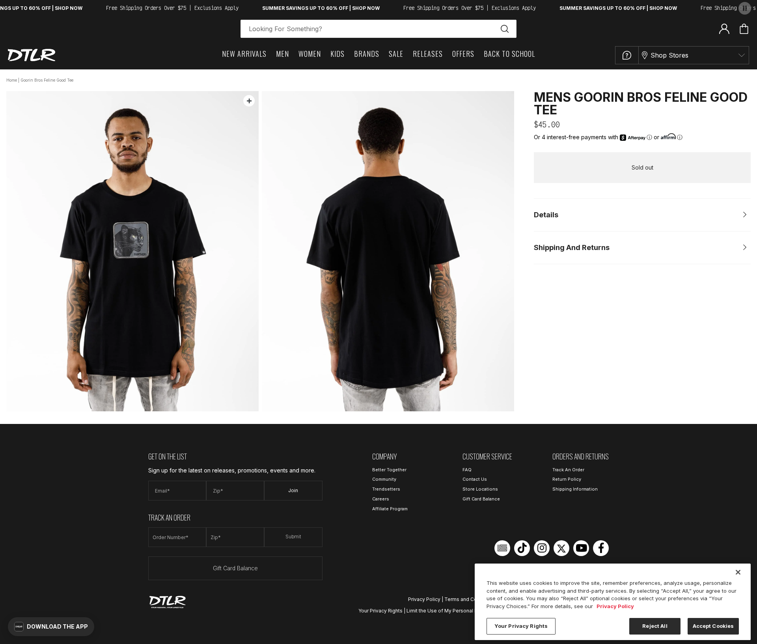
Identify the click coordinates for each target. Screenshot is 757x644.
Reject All (654, 626)
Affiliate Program (390, 508)
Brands (366, 54)
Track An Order (568, 469)
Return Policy (566, 479)
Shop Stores (669, 55)
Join (293, 490)
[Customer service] (626, 55)
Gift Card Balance (235, 568)
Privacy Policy (424, 599)
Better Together (389, 469)
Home (11, 80)
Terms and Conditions (470, 599)
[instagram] (542, 548)
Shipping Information (575, 489)
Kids (337, 54)
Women (309, 54)
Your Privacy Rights (380, 611)
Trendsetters (386, 489)
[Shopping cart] (744, 29)
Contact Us (474, 479)
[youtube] (581, 548)
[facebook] (601, 548)
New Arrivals (244, 54)
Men (282, 54)
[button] (51, 626)
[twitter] (561, 548)
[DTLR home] (31, 55)
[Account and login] (724, 28)
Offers (463, 54)
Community (384, 479)
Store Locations (480, 489)
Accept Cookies (713, 626)
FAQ (467, 469)
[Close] (738, 572)
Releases (428, 54)
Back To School (509, 54)
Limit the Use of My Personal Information (453, 611)
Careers (380, 499)
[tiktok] (522, 548)
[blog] (502, 548)
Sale (396, 54)
